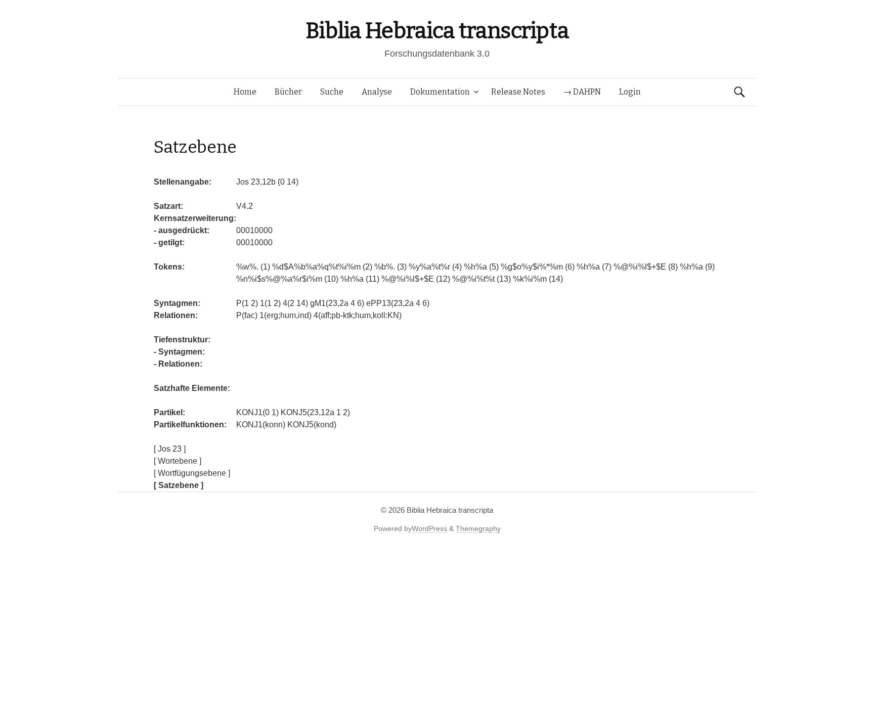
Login (630, 92)
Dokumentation (440, 92)
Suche (331, 92)
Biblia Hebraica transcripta (437, 30)
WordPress (429, 528)
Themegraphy (478, 528)
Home (245, 92)
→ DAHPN (582, 92)
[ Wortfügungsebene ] (192, 473)
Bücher (288, 92)
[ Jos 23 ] (170, 449)
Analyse (377, 92)
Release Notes (518, 92)
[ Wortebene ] (177, 461)
